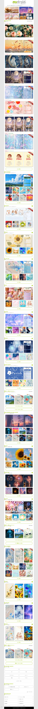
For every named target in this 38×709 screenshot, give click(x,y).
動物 (11, 677)
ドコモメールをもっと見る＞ (19, 409)
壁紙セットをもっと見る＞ (19, 663)
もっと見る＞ (19, 202)
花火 (26, 671)
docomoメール (26, 686)
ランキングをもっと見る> (19, 406)
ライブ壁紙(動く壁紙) (12, 686)
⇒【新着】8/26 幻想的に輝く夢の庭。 (23, 5)
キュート (26, 675)
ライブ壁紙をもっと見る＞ (19, 543)
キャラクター (12, 675)
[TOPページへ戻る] (2, 707)
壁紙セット (11, 689)
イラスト (26, 677)
